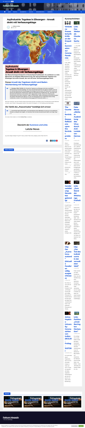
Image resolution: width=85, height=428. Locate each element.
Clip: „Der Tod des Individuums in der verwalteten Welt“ (77, 256)
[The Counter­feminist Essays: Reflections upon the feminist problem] (68, 104)
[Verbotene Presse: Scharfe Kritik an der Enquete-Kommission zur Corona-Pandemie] (68, 23)
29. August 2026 (9, 405)
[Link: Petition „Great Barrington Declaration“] (77, 314)
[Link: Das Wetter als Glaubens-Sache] (77, 23)
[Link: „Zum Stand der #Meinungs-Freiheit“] (77, 183)
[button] (81, 11)
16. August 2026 (49, 405)
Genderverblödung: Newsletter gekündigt (68, 193)
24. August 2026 (29, 405)
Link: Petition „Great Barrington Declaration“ (77, 324)
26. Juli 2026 (68, 405)
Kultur (31, 11)
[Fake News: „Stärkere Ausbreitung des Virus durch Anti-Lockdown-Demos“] (77, 104)
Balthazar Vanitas (16, 26)
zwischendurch (40, 11)
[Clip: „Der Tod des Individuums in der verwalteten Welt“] (77, 243)
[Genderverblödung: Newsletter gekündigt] (68, 183)
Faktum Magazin (11, 5)
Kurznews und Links (38, 125)
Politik (15, 11)
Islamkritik (23, 11)
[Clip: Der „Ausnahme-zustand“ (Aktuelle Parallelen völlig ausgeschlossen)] (68, 243)
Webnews (50, 11)
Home (9, 11)
